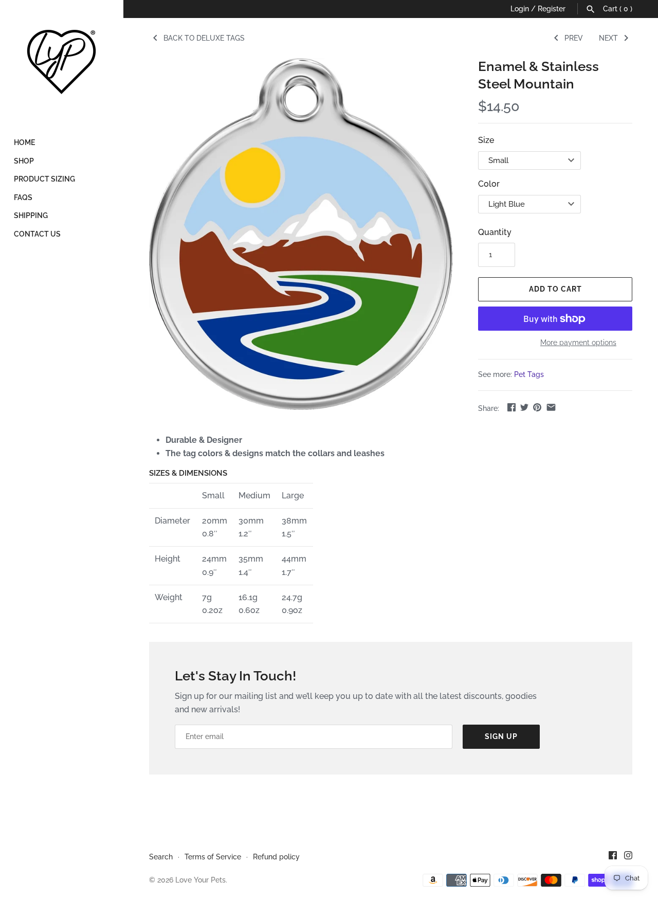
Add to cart (555, 289)
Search (161, 857)
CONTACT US (37, 234)
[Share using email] (551, 407)
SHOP (24, 161)
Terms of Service (213, 857)
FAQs (23, 197)
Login (519, 9)
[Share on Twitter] (524, 407)
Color (489, 184)
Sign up (501, 736)
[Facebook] (613, 857)
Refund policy (276, 857)
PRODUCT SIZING (44, 179)
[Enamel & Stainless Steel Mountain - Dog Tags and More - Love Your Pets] (300, 234)
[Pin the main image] (537, 407)
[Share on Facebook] (511, 407)
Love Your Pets (200, 880)
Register (551, 9)
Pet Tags (529, 374)
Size (486, 140)
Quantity (494, 232)
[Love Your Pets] (61, 61)
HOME (24, 142)
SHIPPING (31, 215)
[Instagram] (628, 857)
